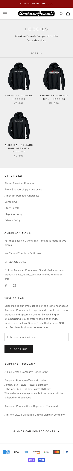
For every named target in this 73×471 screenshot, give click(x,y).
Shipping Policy (13, 214)
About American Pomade (19, 183)
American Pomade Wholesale (21, 195)
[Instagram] (14, 285)
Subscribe (18, 349)
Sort (35, 53)
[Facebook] (5, 285)
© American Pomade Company (36, 431)
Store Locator (12, 208)
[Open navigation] (5, 13)
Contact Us (10, 202)
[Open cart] (68, 13)
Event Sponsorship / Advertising (23, 189)
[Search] (61, 13)
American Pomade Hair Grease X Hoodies (19, 148)
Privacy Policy (12, 220)
